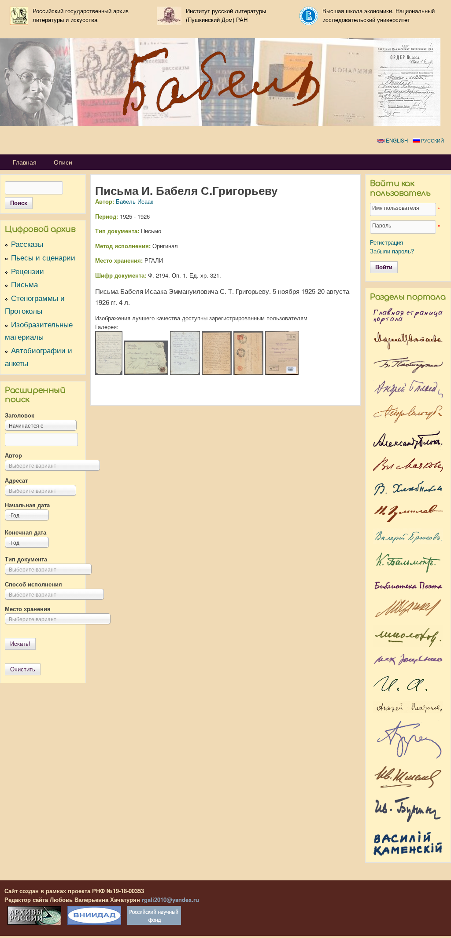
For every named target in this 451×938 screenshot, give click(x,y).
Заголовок (19, 415)
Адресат (16, 480)
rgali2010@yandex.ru (170, 899)
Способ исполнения (33, 584)
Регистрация (386, 242)
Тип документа (26, 559)
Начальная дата (27, 505)
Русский (432, 140)
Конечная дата (25, 532)
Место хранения (28, 609)
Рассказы (27, 243)
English (396, 140)
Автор (13, 455)
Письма (24, 284)
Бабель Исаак (134, 201)
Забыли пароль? (392, 251)
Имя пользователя (395, 207)
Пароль (381, 225)
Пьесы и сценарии (43, 257)
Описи (63, 162)
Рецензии (27, 271)
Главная (25, 162)
